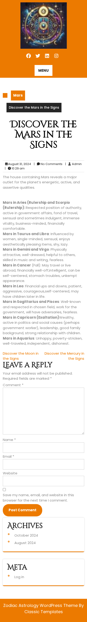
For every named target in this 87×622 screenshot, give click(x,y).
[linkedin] (47, 56)
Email (8, 456)
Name (9, 439)
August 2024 (25, 542)
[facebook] (29, 56)
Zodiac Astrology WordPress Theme (41, 605)
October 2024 (26, 535)
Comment (13, 384)
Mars (18, 95)
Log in (19, 576)
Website (10, 473)
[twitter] (38, 56)
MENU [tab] (43, 70)
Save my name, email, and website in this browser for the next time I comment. (38, 497)
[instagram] (56, 56)
